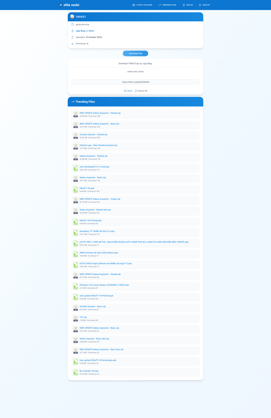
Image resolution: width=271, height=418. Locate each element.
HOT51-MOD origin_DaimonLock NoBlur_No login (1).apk (106, 263)
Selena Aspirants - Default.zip (93, 156)
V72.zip (83, 317)
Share (129, 91)
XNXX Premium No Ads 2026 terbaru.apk (99, 252)
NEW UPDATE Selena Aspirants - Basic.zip (99, 123)
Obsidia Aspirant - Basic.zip (93, 306)
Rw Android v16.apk (89, 371)
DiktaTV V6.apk (87, 188)
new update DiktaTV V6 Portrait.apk (96, 295)
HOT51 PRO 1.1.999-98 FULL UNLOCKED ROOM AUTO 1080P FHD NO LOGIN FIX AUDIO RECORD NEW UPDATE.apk (134, 242)
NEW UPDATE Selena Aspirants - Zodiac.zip (100, 199)
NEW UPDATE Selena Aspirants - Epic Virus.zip (101, 349)
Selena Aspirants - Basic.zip (93, 177)
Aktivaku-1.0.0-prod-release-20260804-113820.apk (104, 285)
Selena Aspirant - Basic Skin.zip (94, 338)
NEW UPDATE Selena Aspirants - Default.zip (100, 113)
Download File (135, 53)
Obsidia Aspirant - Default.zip (93, 134)
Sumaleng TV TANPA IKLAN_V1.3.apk (97, 231)
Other (91, 31)
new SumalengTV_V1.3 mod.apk (94, 166)
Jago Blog (80, 31)
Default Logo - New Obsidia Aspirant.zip (98, 145)
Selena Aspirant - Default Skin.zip (95, 209)
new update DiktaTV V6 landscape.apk (98, 360)
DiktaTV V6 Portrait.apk (91, 220)
